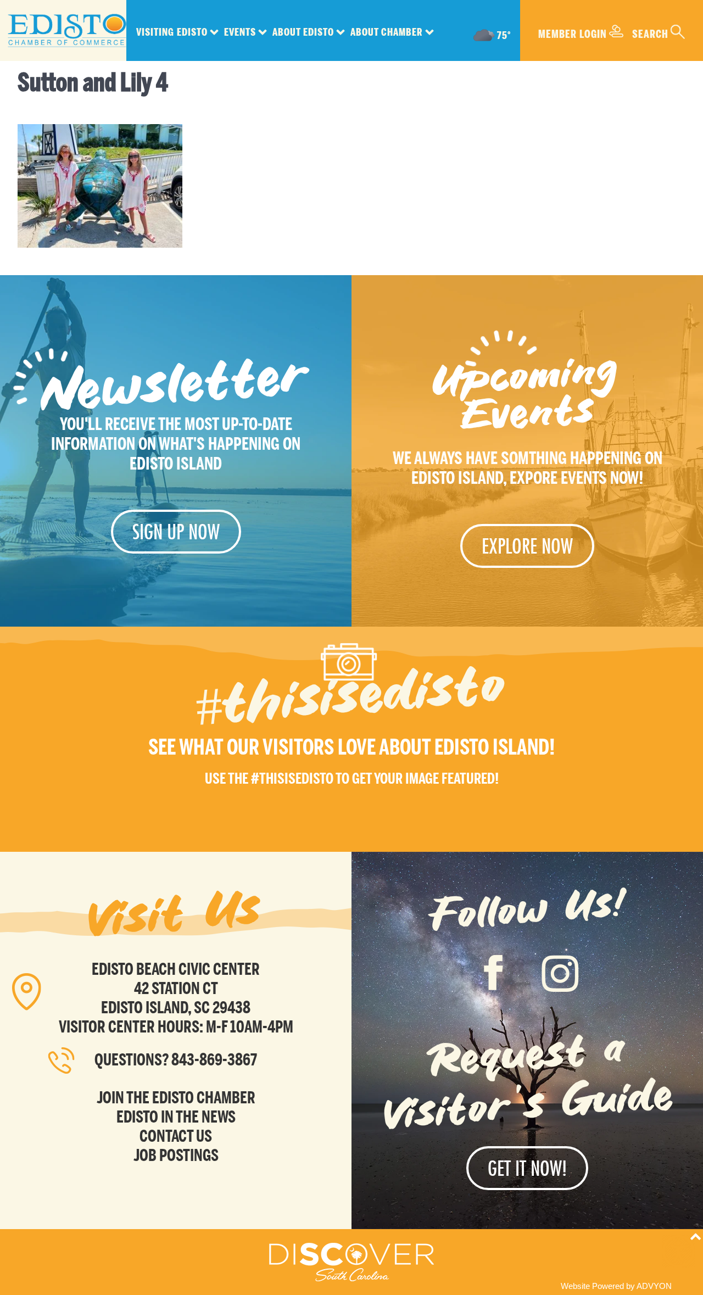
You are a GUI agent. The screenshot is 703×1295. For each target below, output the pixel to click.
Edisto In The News (176, 1116)
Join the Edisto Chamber (176, 1097)
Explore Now (527, 546)
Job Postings (176, 1155)
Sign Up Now (176, 532)
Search (650, 34)
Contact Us (176, 1136)
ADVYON (654, 1286)
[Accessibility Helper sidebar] (678, 1251)
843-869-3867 (214, 1059)
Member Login (572, 34)
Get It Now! (527, 1168)
